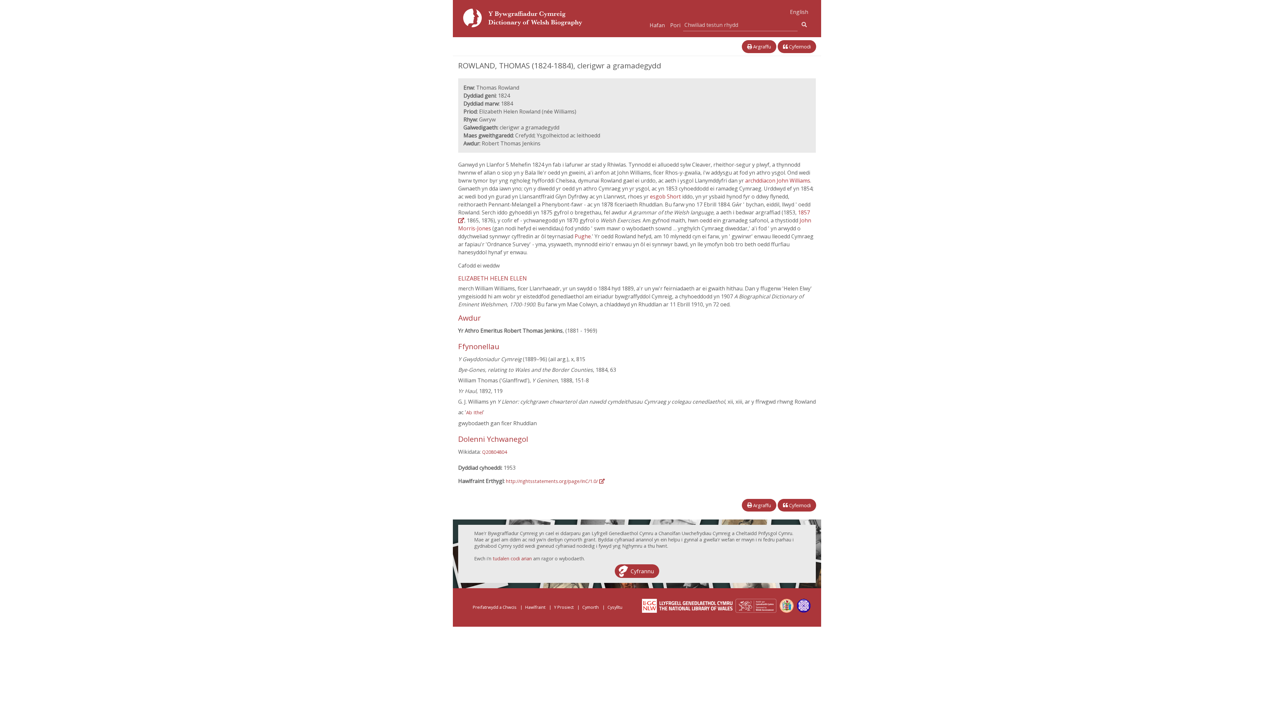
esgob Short (666, 196)
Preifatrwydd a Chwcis (495, 607)
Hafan (657, 25)
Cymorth (590, 607)
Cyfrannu (642, 571)
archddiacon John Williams (777, 180)
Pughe (583, 236)
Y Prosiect (564, 607)
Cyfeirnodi (799, 46)
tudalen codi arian (512, 558)
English (799, 12)
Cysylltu (614, 607)
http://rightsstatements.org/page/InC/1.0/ (552, 481)
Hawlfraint (535, 607)
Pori (675, 25)
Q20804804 (494, 452)
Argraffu (761, 46)
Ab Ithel (474, 412)
